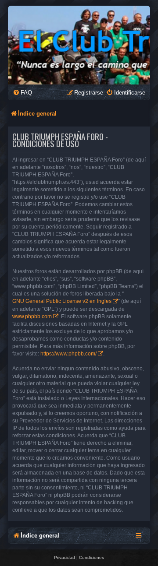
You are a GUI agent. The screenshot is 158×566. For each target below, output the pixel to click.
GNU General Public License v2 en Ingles (61, 301)
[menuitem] (22, 92)
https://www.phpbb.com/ (68, 354)
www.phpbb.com (32, 316)
